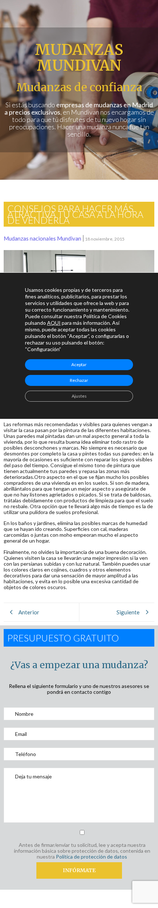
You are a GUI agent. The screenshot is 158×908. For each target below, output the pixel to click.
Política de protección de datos (91, 856)
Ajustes (79, 396)
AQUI (54, 323)
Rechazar (79, 380)
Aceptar (79, 364)
